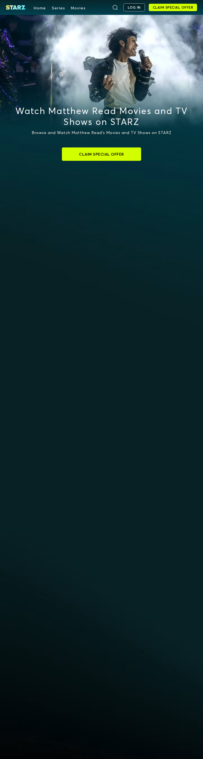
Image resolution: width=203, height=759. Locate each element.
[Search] (115, 7)
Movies (78, 7)
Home (40, 7)
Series (58, 7)
